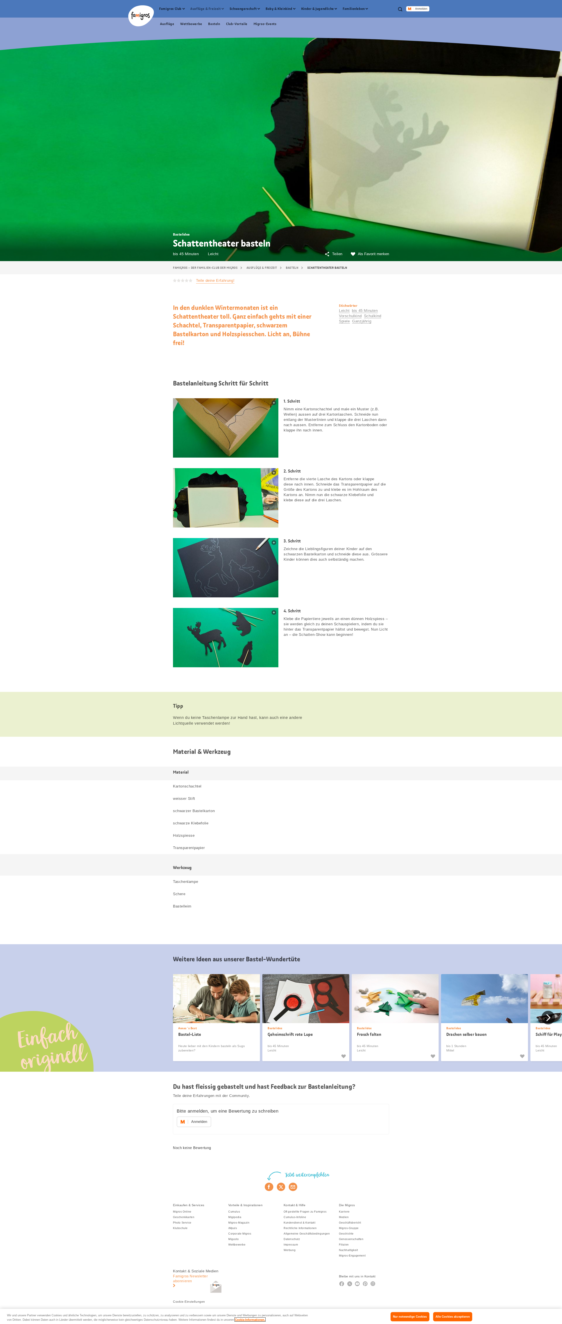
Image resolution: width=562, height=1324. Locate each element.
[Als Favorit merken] (344, 1056)
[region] (281, 1316)
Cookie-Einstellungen (189, 1301)
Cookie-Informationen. (250, 1319)
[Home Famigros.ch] (141, 15)
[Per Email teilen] (293, 1187)
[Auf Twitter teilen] (281, 1187)
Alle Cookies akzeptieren (453, 1316)
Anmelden (421, 8)
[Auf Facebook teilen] (269, 1187)
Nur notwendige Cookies (410, 1316)
